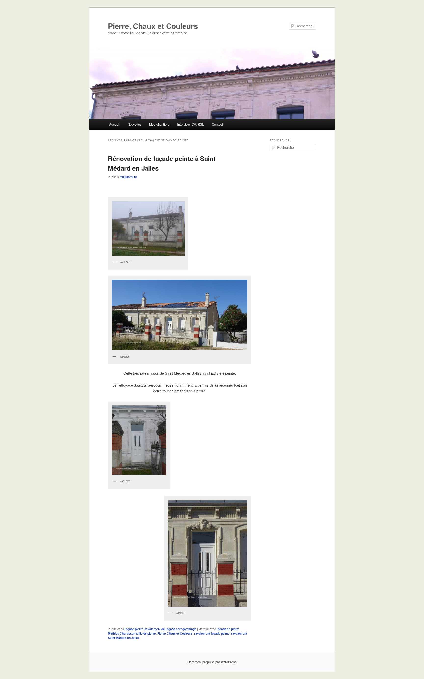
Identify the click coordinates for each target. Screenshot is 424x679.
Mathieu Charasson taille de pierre (132, 633)
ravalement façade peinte (212, 633)
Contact (217, 124)
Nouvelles (135, 124)
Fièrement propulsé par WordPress (212, 662)
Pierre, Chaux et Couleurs (153, 25)
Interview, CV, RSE (190, 124)
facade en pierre (228, 629)
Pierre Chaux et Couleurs (175, 633)
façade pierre (134, 629)
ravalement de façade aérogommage (170, 629)
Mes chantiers (159, 124)
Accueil (114, 124)
